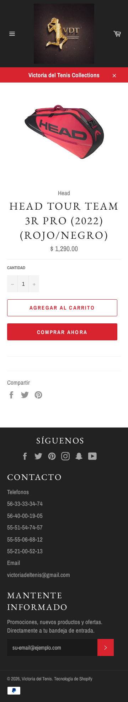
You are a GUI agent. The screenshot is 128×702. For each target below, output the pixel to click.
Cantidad (16, 268)
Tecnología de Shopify (73, 678)
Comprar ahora (62, 332)
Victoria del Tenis (37, 678)
